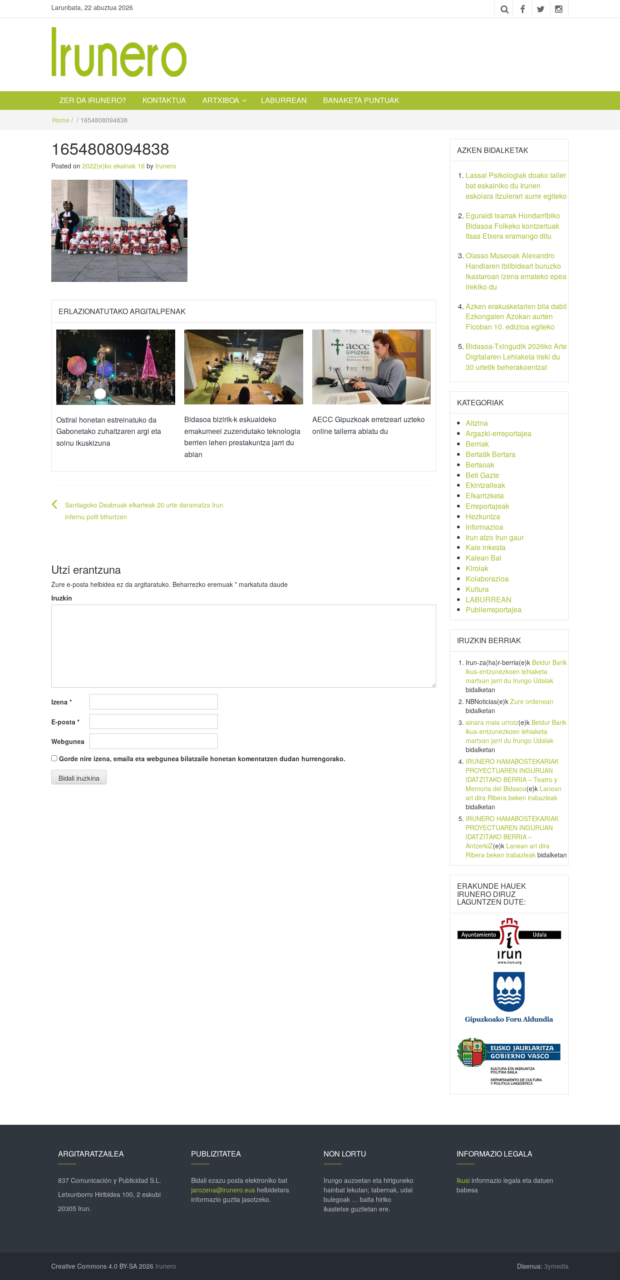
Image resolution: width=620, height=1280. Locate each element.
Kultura (477, 589)
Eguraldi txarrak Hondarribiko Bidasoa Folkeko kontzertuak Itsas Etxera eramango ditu (513, 225)
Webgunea (67, 741)
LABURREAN (284, 100)
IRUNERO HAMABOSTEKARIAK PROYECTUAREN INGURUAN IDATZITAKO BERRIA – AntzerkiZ (512, 832)
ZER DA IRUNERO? (92, 100)
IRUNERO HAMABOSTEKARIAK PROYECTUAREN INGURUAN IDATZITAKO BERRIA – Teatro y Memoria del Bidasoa (512, 775)
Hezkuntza (483, 516)
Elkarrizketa (485, 495)
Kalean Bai (484, 557)
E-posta (65, 721)
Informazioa (484, 527)
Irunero (165, 165)
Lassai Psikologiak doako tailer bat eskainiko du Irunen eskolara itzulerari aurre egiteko (516, 185)
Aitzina (477, 423)
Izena (61, 701)
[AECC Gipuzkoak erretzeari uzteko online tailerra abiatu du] (371, 365)
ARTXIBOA (220, 100)
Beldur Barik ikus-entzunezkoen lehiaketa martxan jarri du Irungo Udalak (516, 671)
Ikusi (463, 1180)
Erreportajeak (487, 506)
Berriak (477, 443)
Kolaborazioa (487, 578)
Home (60, 119)
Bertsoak (480, 464)
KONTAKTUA (164, 100)
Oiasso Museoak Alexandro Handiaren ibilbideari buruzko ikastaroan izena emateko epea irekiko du (516, 271)
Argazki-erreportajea (498, 433)
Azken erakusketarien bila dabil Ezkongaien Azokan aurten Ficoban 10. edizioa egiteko (516, 316)
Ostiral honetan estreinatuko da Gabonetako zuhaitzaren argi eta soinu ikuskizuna (108, 431)
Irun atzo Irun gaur (495, 537)
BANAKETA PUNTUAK (361, 100)
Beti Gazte (482, 475)
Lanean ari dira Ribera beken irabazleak (513, 793)
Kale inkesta (486, 547)
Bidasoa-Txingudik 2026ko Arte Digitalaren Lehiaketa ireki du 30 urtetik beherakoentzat (516, 356)
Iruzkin (61, 597)
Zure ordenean (531, 701)
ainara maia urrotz (492, 722)
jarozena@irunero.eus (223, 1189)
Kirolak (477, 568)
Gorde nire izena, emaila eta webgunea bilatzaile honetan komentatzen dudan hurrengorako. (202, 758)
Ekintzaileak (485, 485)
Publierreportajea (494, 609)
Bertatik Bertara (491, 454)
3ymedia (556, 1265)
